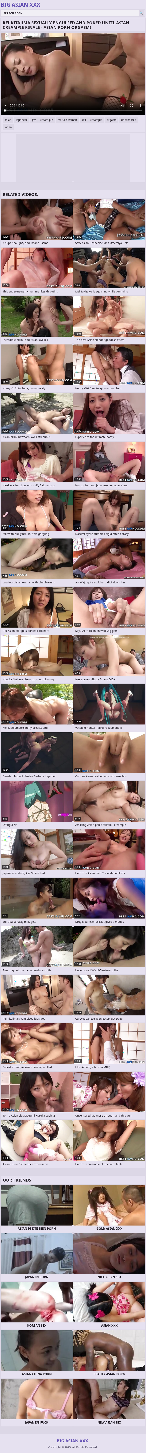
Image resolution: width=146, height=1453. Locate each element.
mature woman (67, 120)
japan (8, 127)
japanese (22, 120)
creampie (96, 120)
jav (34, 120)
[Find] (141, 13)
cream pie (46, 120)
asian (8, 120)
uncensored (128, 120)
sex (84, 120)
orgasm (112, 120)
